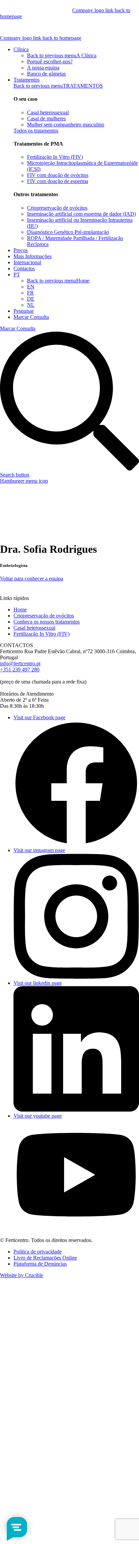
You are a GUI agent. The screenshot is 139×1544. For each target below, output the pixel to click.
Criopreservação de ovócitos (57, 208)
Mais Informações (32, 256)
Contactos (24, 268)
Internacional (27, 262)
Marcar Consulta (31, 317)
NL (30, 305)
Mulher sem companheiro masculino (65, 124)
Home (82, 280)
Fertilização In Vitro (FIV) (55, 157)
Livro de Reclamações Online (45, 1258)
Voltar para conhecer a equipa (31, 578)
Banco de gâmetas (46, 74)
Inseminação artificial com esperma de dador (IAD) (81, 214)
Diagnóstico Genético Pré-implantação (68, 232)
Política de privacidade (37, 1251)
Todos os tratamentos (35, 130)
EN (30, 287)
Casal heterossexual (48, 112)
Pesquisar (23, 311)
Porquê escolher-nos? (50, 61)
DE (30, 299)
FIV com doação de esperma (57, 181)
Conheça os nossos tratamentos (46, 622)
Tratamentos (26, 80)
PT (16, 274)
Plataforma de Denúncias (40, 1264)
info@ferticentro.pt (20, 663)
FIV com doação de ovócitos (57, 175)
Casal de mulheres (46, 118)
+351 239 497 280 (19, 669)
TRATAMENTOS (83, 86)
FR (30, 293)
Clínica (21, 49)
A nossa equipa (43, 67)
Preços (20, 250)
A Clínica (86, 55)
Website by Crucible (21, 1275)
